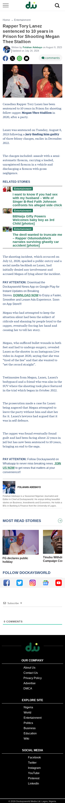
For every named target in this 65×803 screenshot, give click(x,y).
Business (30, 728)
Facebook (34, 757)
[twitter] (19, 583)
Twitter (32, 762)
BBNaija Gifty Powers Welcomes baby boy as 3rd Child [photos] (33, 220)
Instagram (34, 767)
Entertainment (22, 19)
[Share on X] (12, 58)
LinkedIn (33, 783)
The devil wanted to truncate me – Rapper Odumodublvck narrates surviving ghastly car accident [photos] (37, 240)
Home (6, 19)
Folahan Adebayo (33, 47)
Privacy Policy (32, 678)
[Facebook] (5, 58)
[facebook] (6, 583)
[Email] (26, 58)
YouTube (34, 773)
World (27, 712)
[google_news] (45, 583)
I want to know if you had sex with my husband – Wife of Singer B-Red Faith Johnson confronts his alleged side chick (37, 200)
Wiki (26, 738)
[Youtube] (58, 583)
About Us (29, 667)
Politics (28, 722)
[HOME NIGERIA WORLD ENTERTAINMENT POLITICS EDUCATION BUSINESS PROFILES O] (32, 5)
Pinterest (33, 778)
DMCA (27, 688)
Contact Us (30, 672)
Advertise (29, 683)
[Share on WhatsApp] (19, 58)
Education (30, 733)
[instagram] (32, 583)
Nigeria (28, 707)
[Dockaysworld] (32, 5)
